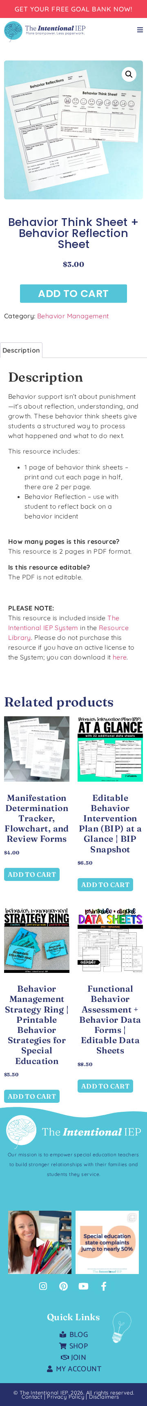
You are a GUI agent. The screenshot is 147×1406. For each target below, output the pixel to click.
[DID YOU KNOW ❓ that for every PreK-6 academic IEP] (39, 1242)
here (120, 657)
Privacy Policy (66, 1396)
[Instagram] (43, 1286)
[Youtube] (84, 1286)
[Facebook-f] (104, 1286)
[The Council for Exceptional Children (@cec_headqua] (107, 1242)
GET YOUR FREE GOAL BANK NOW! (74, 9)
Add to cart (73, 293)
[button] (129, 74)
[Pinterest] (63, 1286)
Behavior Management (73, 316)
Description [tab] (21, 350)
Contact (32, 1396)
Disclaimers (104, 1396)
